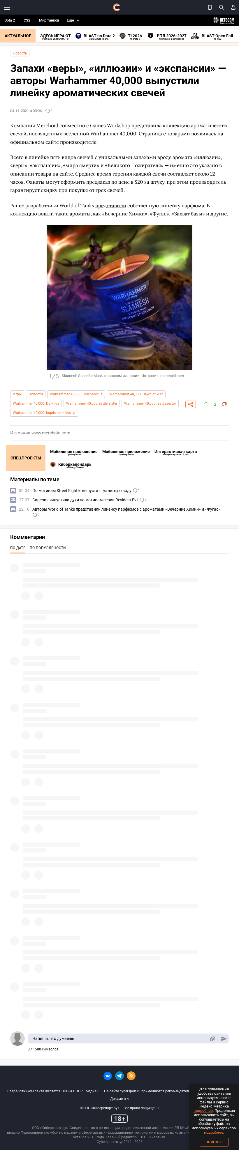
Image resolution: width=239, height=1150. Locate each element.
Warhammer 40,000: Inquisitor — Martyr (44, 413)
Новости (36, 394)
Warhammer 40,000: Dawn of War (136, 394)
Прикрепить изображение (212, 1038)
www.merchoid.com (50, 433)
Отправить (224, 1038)
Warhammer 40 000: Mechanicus (76, 394)
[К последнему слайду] (17, 302)
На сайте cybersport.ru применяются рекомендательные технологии (160, 1091)
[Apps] (210, 7)
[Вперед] (221, 302)
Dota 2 (9, 20)
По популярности (48, 548)
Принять (214, 1142)
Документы (119, 1099)
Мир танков (49, 20)
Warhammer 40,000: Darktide (36, 403)
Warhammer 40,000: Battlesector (150, 403)
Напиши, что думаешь (53, 1038)
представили (110, 205)
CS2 (27, 20)
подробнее (203, 1110)
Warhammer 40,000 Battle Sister (91, 403)
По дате (17, 548)
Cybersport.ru (107, 1142)
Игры (17, 394)
